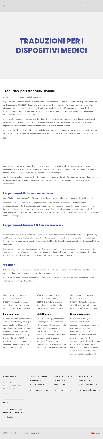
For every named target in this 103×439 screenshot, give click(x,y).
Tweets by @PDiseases (63, 390)
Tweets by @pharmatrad (38, 390)
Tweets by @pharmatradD (89, 390)
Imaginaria (35, 433)
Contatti (10, 417)
